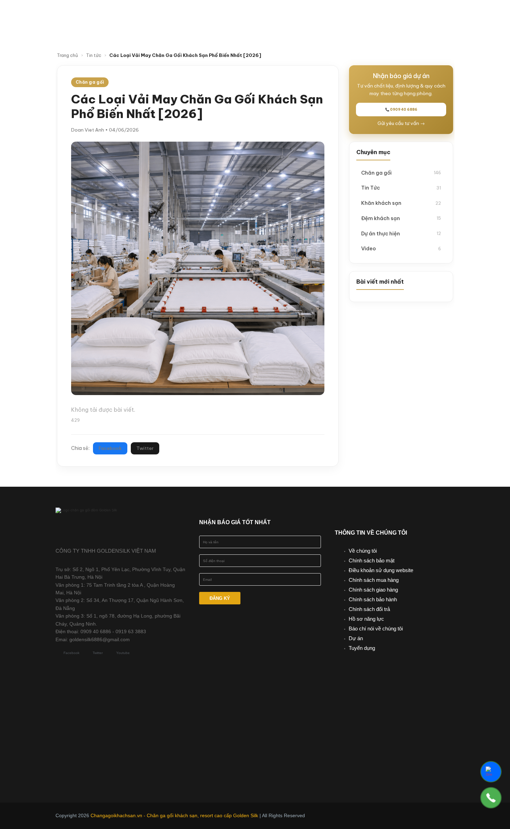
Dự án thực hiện (401, 233)
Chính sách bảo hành (373, 599)
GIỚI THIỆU (223, 14)
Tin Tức (401, 187)
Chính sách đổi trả (369, 609)
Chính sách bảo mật (371, 560)
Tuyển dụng (362, 648)
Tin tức (369, 14)
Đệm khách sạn (401, 218)
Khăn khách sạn (401, 203)
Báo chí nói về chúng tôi (376, 628)
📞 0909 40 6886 (401, 109)
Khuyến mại (326, 14)
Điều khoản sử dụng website (381, 570)
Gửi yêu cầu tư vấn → (401, 123)
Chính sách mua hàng (374, 580)
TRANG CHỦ (177, 14)
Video (404, 14)
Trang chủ (67, 55)
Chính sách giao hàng (373, 590)
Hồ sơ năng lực (366, 619)
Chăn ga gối (401, 172)
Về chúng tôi (363, 551)
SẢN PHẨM (273, 14)
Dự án (356, 638)
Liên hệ (286, 28)
